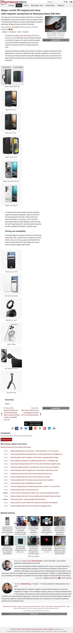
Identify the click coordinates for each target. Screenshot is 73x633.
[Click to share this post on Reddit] (35, 428)
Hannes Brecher (37, 561)
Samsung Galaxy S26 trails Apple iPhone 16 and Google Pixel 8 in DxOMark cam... (37, 454)
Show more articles (33, 556)
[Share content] (12, 428)
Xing (69, 578)
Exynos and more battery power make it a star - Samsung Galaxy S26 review (35, 493)
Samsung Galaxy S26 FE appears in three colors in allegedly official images (34, 457)
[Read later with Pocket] (40, 428)
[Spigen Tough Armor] (11, 145)
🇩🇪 (9, 29)
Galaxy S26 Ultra (20, 35)
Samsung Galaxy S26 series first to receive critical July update (30, 477)
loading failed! (47, 40)
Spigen (7, 404)
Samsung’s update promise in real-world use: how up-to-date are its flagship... (35, 467)
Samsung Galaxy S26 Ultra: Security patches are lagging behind (31, 506)
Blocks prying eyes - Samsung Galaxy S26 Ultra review (28, 499)
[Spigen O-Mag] (11, 332)
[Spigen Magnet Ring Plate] (12, 75)
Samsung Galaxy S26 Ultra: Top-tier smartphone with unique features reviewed (35, 496)
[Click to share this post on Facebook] (16, 428)
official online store (11, 240)
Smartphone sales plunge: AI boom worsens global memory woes (31, 473)
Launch (19, 32)
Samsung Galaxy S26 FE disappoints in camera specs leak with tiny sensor (34, 470)
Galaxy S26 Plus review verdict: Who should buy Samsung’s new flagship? (34, 502)
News (19, 5)
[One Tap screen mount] (11, 356)
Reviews (11, 5)
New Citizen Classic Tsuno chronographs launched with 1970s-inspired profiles (29, 412)
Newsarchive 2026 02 (59, 606)
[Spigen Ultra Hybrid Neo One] (11, 169)
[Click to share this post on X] (30, 428)
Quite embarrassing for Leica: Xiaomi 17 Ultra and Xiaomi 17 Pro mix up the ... (35, 451)
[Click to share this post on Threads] (21, 428)
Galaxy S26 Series (24, 447)
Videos (26, 5)
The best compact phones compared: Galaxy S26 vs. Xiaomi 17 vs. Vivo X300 (35, 486)
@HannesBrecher (52, 578)
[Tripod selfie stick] (11, 381)
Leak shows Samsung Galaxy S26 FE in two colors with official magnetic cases (35, 464)
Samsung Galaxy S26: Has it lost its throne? (24, 490)
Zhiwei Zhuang (26, 584)
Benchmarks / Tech (37, 5)
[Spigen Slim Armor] (11, 98)
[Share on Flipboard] (44, 428)
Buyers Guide (50, 5)
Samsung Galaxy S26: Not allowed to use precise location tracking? (32, 480)
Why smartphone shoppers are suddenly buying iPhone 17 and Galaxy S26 (34, 461)
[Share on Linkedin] (49, 428)
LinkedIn (63, 578)
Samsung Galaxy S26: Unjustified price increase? (26, 483)
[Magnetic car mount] (11, 308)
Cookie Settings (48, 629)
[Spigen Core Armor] (11, 122)
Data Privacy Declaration (34, 629)
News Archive (49, 606)
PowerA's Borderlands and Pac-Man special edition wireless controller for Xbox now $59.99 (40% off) (12, 415)
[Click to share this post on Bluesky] (26, 428)
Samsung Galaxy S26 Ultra (9, 447)
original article (26, 561)
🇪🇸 (11, 29)
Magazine (61, 5)
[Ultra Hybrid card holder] (11, 284)
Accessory (25, 32)
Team (23, 629)
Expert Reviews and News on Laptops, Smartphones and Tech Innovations (22, 606)
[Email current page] (54, 428)
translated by (16, 27)
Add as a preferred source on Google (35, 424)
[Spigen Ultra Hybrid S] (11, 193)
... (70, 5)
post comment (7, 439)
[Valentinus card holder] (11, 260)
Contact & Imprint (15, 629)
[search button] (65, 2)
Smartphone (12, 32)
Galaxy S (4, 32)
